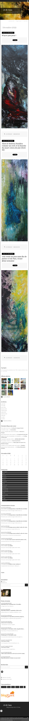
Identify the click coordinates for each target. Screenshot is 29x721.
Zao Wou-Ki (5, 500)
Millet (4, 483)
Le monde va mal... (5, 429)
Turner (4, 492)
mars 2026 (3, 405)
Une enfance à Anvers (5, 440)
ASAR (4, 473)
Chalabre (23, 445)
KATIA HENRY (4, 545)
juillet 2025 (3, 415)
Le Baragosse (4, 564)
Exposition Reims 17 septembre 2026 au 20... (11, 610)
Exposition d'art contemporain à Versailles (11, 604)
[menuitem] (12, 21)
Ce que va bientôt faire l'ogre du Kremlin (9, 431)
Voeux (4, 496)
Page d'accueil (18, 21)
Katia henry (3, 533)
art (24, 687)
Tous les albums (6, 396)
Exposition (5, 477)
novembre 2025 (4, 410)
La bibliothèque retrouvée (6, 442)
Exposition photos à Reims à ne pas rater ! (11, 658)
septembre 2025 (4, 413)
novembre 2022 (11, 21)
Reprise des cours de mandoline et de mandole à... (11, 436)
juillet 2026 (3, 404)
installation (5, 481)
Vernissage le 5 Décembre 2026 (8, 635)
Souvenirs (4, 487)
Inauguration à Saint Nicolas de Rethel (18, 508)
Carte (2, 572)
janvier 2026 (3, 407)
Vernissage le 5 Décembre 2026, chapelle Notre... (12, 628)
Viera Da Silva (5, 494)
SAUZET (3, 539)
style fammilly (5, 489)
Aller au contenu (4, 1)
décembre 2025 (4, 408)
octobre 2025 (3, 412)
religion (13, 687)
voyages (8, 687)
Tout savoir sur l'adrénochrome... (8, 447)
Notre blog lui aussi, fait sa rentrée (8, 434)
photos (21, 687)
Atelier (11, 545)
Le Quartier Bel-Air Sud (22, 434)
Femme (4, 479)
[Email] (2, 672)
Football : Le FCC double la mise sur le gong (10, 445)
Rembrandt (5, 485)
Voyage (4, 498)
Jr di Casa (7, 10)
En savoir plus (10, 720)
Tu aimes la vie (5, 490)
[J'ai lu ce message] (27, 717)
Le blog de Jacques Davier (17, 428)
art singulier (5, 471)
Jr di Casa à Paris (5, 641)
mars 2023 (26, 21)
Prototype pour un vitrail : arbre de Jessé (17, 527)
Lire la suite (5, 371)
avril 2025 (3, 418)
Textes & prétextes (16, 440)
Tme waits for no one (5, 428)
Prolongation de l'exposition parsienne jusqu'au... (12, 616)
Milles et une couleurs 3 (15, 564)
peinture (17, 687)
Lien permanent (9, 134)
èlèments (4, 475)
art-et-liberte (3, 687)
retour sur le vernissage (6, 622)
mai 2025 (3, 417)
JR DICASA (3, 527)
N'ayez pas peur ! (9, 36)
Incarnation (13, 429)
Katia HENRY (4, 508)
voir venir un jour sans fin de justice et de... (17, 539)
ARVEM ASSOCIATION (19, 439)
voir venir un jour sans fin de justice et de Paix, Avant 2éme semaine (14, 259)
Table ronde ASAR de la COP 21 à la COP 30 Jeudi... (13, 653)
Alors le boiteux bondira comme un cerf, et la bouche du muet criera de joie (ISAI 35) (14, 147)
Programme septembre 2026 (7, 439)
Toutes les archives (7, 420)
